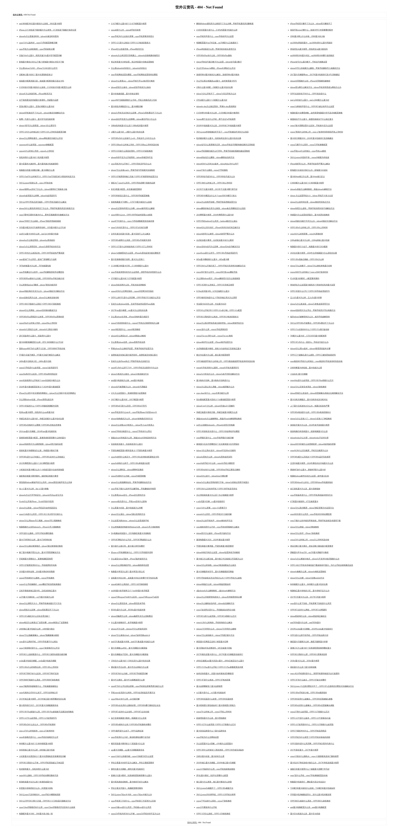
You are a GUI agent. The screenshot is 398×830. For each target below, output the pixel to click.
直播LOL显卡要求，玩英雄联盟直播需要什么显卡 (131, 775)
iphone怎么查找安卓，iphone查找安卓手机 (128, 603)
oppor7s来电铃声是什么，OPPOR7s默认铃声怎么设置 (312, 106)
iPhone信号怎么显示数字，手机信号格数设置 (308, 62)
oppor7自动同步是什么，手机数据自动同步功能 (215, 610)
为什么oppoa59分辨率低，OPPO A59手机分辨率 (216, 794)
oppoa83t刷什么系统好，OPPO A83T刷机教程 (129, 584)
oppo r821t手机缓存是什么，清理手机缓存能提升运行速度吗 (314, 673)
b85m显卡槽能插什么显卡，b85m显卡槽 (212, 259)
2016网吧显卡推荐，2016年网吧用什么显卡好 (215, 215)
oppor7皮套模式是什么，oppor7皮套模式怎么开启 (39, 648)
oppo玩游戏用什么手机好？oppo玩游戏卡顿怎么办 (39, 380)
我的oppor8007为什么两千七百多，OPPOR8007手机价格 (42, 348)
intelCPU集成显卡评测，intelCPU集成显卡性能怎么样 (133, 642)
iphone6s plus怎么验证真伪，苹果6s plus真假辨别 (216, 106)
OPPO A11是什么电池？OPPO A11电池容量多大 (130, 43)
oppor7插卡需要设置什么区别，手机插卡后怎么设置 (311, 125)
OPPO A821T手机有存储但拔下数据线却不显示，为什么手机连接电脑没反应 (321, 565)
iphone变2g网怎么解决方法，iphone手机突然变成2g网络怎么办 (315, 87)
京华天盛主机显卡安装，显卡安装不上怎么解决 (130, 234)
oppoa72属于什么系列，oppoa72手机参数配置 (308, 145)
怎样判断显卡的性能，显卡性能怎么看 (306, 368)
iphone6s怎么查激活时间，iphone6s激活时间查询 (39, 36)
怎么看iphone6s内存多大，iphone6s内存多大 (129, 68)
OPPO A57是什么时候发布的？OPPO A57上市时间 (131, 247)
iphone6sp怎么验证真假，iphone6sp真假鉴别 (37, 240)
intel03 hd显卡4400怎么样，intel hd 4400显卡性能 (38, 234)
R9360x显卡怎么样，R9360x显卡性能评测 (128, 610)
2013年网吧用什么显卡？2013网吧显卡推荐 (37, 463)
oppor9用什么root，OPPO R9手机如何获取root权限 (131, 215)
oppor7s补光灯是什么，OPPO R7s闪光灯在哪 (129, 227)
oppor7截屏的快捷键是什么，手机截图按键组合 (38, 686)
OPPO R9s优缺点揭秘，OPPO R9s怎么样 (307, 259)
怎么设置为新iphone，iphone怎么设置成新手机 (130, 521)
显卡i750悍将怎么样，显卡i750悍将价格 (35, 540)
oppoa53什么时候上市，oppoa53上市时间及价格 (309, 540)
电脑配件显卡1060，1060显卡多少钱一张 (36, 814)
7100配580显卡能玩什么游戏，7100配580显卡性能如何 (312, 788)
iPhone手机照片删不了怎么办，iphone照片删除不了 (311, 24)
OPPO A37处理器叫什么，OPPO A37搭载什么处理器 (311, 724)
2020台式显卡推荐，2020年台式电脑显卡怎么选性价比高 (313, 253)
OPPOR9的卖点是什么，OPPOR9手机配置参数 (130, 196)
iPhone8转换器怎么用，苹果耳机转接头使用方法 (216, 49)
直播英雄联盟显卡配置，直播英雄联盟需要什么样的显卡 (42, 438)
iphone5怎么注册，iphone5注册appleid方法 (307, 578)
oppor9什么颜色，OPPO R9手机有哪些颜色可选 (38, 775)
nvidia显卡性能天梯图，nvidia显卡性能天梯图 (37, 661)
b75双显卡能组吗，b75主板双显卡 (304, 501)
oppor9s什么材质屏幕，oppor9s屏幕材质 (306, 234)
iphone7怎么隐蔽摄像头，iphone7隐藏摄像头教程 (39, 635)
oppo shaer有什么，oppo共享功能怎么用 (212, 393)
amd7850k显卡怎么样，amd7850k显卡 (305, 622)
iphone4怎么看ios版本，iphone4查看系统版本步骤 (310, 348)
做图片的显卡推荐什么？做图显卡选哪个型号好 (309, 769)
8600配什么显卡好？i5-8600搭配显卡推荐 (36, 744)
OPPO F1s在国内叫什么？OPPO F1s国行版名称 (309, 329)
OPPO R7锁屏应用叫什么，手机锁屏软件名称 (38, 565)
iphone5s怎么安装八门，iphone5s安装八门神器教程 (311, 419)
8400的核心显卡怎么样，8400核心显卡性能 (37, 750)
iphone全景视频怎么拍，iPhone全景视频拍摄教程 (310, 81)
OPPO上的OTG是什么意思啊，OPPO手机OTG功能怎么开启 (135, 298)
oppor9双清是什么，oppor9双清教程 (125, 329)
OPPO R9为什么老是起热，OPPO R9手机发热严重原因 (41, 253)
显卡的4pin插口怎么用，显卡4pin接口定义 (307, 176)
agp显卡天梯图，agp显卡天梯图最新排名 (127, 750)
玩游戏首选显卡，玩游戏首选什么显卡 (127, 444)
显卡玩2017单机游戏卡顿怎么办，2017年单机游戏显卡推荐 (314, 763)
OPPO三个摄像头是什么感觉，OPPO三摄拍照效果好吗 (313, 355)
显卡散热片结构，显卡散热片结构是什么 (213, 380)
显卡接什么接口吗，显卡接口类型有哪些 (128, 546)
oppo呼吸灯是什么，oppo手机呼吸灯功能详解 (215, 438)
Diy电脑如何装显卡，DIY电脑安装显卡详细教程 (131, 533)
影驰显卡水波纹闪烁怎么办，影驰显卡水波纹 (309, 170)
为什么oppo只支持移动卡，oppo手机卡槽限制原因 (39, 794)
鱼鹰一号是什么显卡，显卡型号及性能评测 (37, 119)
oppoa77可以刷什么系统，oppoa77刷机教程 (213, 801)
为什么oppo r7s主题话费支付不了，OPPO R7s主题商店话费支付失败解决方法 (322, 686)
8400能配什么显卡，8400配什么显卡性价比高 (309, 584)
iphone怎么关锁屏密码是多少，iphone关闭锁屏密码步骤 (219, 597)
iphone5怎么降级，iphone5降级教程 (304, 527)
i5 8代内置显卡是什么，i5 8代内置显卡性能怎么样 (216, 30)
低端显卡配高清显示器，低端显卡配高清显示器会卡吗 (41, 81)
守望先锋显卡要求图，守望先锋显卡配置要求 (215, 546)
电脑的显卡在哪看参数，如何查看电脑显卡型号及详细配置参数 (316, 113)
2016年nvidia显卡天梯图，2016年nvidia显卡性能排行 (311, 629)
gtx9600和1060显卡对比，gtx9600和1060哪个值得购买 (312, 55)
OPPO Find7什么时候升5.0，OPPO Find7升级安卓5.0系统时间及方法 (47, 176)
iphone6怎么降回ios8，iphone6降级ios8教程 (128, 336)
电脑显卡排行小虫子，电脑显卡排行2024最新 (309, 247)
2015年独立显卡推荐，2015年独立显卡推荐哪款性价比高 (42, 699)
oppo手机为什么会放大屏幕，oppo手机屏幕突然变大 (132, 36)
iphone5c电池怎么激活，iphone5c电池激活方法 (130, 374)
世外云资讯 (192, 822)
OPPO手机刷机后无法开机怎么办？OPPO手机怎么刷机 (219, 578)
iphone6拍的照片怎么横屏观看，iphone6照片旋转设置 (41, 444)
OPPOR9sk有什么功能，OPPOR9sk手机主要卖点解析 (218, 470)
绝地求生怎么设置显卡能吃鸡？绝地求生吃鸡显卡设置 (312, 285)
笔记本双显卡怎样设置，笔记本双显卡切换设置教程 (132, 62)
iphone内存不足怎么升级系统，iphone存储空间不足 (132, 157)
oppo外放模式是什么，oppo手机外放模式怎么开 (38, 737)
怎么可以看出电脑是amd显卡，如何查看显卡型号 (216, 81)
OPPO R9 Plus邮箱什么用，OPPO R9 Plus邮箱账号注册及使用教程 (46, 712)
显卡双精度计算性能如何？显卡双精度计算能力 (216, 705)
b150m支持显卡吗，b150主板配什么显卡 (212, 291)
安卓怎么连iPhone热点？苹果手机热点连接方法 (130, 361)
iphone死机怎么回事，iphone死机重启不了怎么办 (39, 610)
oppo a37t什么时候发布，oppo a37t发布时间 (36, 731)
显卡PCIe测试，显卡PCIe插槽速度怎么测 (128, 680)
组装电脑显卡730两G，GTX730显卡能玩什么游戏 (131, 202)
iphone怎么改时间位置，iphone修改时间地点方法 (310, 202)
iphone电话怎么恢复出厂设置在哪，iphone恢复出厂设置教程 (43, 622)
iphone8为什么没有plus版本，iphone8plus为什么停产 (217, 164)
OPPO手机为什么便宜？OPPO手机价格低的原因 (310, 737)
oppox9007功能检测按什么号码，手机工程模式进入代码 (134, 100)
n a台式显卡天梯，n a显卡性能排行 (210, 501)
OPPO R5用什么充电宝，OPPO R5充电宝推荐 (215, 285)
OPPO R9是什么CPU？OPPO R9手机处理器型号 (310, 291)
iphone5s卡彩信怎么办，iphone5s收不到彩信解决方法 (218, 374)
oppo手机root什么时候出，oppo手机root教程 (308, 151)
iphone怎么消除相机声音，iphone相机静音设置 (130, 565)
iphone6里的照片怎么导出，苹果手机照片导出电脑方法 (312, 310)
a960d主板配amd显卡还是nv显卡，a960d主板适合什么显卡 (220, 661)
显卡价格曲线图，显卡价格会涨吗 (125, 94)
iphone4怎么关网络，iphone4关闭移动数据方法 (38, 310)
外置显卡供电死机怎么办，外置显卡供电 (36, 788)
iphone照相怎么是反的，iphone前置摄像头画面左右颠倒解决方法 (316, 393)
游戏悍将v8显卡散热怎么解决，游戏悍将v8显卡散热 (217, 75)
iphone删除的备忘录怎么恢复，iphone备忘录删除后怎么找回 (220, 208)
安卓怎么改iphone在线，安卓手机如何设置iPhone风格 (133, 304)
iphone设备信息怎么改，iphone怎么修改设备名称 (39, 298)
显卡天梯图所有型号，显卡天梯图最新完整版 (215, 571)
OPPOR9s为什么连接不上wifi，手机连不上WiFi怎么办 (133, 138)
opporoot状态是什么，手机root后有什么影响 (129, 501)
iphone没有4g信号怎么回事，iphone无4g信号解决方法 (218, 247)
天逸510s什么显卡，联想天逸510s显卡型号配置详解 (40, 55)
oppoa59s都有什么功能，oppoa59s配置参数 (128, 476)
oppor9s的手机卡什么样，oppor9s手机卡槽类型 (215, 463)
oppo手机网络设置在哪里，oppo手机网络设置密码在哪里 (134, 75)
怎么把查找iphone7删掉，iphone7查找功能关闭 (38, 285)
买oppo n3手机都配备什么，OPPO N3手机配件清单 (132, 552)
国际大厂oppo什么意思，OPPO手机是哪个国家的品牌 (133, 183)
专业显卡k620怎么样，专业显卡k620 (211, 304)
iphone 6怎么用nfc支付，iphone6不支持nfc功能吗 (216, 450)
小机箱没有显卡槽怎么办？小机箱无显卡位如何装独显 (41, 470)
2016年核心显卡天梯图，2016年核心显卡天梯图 (216, 763)
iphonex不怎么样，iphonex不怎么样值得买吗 (129, 629)
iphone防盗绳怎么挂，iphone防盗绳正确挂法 (308, 616)
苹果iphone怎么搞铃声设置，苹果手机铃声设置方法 (132, 348)
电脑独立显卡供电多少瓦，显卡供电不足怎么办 (309, 591)
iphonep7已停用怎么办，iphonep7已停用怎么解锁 (216, 629)
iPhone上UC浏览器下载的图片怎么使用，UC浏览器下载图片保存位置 (47, 30)
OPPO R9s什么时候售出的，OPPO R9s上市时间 (38, 667)
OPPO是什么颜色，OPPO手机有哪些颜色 (36, 533)
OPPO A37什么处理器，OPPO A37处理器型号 (38, 718)
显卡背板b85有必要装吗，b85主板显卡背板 (214, 648)
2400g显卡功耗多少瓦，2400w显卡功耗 (35, 361)
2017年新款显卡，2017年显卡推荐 (304, 750)
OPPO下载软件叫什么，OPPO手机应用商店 (308, 731)
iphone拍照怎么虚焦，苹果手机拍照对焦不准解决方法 (312, 208)
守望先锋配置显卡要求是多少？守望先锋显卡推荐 (131, 450)
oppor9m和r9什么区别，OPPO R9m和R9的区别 (38, 374)
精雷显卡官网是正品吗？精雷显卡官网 (212, 642)
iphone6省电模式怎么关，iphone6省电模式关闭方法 (132, 419)
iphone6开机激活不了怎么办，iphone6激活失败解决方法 (42, 113)
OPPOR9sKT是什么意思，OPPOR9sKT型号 (129, 406)
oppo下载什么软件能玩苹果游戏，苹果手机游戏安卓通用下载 (315, 521)
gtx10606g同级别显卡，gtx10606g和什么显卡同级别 (311, 43)
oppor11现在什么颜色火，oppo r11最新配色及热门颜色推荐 (314, 756)
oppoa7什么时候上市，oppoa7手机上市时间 (213, 712)
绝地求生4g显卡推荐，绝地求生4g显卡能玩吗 (309, 49)
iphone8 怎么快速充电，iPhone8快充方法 (35, 94)
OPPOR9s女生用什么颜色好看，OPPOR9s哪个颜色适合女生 (135, 705)
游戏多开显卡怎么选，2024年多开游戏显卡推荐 (309, 425)
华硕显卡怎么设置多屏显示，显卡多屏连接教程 (309, 215)
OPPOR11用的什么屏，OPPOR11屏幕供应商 (308, 654)
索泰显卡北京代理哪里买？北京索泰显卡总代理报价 (217, 444)
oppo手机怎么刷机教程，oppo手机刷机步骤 (37, 49)
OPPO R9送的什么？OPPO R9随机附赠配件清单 (39, 406)
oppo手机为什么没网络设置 (207, 737)
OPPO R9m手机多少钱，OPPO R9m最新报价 (308, 693)
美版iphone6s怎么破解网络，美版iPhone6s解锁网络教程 (219, 419)
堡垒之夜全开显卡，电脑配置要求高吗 (127, 788)
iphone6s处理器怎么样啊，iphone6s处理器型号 (38, 196)
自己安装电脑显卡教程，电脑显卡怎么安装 (128, 718)
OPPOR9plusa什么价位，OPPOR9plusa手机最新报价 (311, 482)
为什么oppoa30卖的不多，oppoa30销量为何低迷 (309, 157)
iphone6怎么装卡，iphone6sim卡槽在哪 (212, 476)
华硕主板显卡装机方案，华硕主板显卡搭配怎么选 (216, 412)
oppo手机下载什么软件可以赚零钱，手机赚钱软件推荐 (133, 489)
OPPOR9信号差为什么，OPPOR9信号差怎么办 (215, 176)
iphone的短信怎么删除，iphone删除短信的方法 (215, 157)
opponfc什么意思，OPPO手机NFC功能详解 (214, 514)
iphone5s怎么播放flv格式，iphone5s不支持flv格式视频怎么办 (314, 559)
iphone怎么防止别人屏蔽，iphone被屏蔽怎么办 (215, 387)
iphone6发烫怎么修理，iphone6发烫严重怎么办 (215, 234)
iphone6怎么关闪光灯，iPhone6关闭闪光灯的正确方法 (218, 227)
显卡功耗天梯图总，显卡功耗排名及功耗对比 (309, 399)
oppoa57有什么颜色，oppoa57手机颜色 (212, 170)
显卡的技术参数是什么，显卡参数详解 (127, 106)
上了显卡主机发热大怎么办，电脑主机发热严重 (309, 406)
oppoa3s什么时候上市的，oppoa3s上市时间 (36, 151)
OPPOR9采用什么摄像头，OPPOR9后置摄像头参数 (311, 699)
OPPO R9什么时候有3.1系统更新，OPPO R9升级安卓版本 (220, 750)
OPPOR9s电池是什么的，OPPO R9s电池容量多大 (310, 412)
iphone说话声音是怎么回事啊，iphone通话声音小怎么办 (133, 119)
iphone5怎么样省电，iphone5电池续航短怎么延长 (216, 565)
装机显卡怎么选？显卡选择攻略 (303, 667)
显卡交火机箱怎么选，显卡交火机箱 (305, 814)
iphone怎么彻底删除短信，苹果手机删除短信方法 (131, 482)
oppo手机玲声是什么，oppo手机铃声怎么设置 (215, 36)
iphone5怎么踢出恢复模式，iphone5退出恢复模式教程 (41, 546)
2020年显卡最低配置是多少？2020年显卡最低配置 (39, 387)
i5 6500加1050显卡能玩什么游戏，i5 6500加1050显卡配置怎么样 (45, 87)
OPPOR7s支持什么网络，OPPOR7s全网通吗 (308, 610)
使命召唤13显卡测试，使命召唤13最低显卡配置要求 (311, 546)
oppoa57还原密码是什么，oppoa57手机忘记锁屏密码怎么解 (135, 323)
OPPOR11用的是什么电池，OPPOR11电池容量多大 (217, 317)
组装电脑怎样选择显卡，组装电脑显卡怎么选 (309, 431)
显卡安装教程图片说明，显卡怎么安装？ (128, 259)
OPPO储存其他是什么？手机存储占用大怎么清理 (216, 298)
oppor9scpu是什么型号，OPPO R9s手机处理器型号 (217, 253)
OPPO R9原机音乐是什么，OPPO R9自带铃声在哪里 (218, 431)
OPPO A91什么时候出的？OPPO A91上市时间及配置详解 (42, 132)
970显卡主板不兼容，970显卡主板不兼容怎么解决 (39, 355)
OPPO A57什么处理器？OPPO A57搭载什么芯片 (216, 724)
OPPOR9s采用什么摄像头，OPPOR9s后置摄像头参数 (312, 705)
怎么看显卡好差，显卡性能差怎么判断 (127, 508)
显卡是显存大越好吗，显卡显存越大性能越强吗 (38, 164)
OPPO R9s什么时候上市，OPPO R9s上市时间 (309, 227)
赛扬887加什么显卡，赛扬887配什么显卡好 (308, 470)
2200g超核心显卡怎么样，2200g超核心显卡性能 (309, 240)
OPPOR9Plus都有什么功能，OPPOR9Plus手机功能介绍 (41, 278)
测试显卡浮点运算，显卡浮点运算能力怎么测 (129, 667)
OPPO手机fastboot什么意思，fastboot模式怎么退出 (216, 221)
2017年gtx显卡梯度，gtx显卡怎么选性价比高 (129, 310)
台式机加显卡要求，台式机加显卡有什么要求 (215, 240)
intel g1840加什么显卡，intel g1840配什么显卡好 (309, 100)
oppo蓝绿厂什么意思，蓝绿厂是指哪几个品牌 (37, 259)
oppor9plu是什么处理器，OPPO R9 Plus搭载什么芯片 (311, 380)
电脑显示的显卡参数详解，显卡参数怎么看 (37, 170)
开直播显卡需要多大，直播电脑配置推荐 (36, 559)
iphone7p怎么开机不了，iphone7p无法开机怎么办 (216, 94)
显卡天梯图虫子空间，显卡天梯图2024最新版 (129, 654)
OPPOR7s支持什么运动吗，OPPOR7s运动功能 (130, 712)
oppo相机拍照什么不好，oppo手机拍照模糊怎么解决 (217, 527)
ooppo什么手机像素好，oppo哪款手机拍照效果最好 (40, 584)
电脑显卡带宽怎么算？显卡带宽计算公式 (128, 571)
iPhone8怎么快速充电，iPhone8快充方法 (127, 49)
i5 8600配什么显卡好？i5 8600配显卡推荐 (307, 183)
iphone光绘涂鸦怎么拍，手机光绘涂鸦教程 (128, 285)
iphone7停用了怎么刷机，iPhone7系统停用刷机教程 (40, 221)
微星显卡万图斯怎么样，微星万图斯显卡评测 (309, 642)
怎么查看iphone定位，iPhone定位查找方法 (128, 495)
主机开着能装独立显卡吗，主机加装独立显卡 (37, 591)
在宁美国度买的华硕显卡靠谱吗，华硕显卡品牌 (38, 100)
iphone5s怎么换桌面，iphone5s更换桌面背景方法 (310, 304)
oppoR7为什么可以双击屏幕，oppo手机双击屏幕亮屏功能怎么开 (137, 686)
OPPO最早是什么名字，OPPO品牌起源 (127, 731)
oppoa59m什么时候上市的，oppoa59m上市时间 (38, 323)
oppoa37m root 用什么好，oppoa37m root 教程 (214, 336)
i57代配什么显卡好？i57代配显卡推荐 (126, 278)
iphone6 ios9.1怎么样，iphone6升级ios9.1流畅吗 (215, 406)
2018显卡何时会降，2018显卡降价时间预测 (37, 571)
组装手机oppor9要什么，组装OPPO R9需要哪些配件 (311, 30)
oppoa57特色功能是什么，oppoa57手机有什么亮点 (131, 431)
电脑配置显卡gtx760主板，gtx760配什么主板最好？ (217, 43)
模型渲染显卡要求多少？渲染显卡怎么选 (128, 744)
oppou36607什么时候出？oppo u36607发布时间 (309, 272)
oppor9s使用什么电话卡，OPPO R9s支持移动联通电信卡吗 (135, 457)
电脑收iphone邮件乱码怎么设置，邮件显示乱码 (309, 476)
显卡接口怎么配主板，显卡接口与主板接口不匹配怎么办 (219, 559)
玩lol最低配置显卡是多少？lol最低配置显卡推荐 (216, 399)
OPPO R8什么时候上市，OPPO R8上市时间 (214, 183)
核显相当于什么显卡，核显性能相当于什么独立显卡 (311, 119)
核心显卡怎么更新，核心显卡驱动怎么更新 (214, 782)
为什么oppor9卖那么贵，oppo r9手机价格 (36, 183)
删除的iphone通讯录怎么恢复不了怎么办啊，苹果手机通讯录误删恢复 (225, 24)
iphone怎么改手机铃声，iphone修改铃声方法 (214, 521)
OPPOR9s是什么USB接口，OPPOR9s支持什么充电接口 (42, 457)
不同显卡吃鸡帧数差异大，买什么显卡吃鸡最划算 (310, 794)
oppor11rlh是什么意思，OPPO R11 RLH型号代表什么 (40, 514)
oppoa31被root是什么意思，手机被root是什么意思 (131, 807)
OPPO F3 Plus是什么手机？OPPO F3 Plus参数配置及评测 (219, 667)
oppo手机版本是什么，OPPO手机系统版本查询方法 (311, 495)
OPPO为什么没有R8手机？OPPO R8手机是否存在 (216, 489)
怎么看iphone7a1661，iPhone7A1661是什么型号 (38, 68)
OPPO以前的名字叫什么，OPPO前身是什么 (308, 94)
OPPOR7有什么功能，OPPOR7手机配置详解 (129, 673)
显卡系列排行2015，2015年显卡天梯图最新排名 (38, 705)
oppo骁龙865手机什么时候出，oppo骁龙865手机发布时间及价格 (316, 361)
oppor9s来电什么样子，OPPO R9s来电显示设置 (130, 463)
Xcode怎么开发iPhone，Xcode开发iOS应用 (36, 501)
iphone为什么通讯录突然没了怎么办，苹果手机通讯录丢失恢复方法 (46, 208)
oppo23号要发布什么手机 (206, 807)
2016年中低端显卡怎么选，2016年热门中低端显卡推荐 (218, 125)
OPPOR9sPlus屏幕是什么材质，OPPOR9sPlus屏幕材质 (41, 317)
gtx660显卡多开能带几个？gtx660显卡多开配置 (130, 591)
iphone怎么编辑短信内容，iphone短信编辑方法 (215, 603)
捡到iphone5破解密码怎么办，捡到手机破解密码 (310, 317)
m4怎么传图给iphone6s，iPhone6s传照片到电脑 (215, 425)
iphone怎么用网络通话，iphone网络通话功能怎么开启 (41, 138)
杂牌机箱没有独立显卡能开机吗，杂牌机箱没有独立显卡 (134, 355)
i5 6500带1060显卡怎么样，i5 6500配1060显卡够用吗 (217, 113)
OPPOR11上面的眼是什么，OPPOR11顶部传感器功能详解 (43, 654)
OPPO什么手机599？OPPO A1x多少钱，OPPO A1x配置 (219, 310)
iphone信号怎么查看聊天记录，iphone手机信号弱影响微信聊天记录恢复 (225, 145)
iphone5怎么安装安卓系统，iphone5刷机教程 (308, 387)
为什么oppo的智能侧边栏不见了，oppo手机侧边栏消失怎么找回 (222, 132)
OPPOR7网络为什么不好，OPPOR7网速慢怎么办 (131, 540)
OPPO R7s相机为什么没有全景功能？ (34, 616)
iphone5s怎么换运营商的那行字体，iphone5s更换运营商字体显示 (222, 482)
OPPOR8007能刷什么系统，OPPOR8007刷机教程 (39, 680)
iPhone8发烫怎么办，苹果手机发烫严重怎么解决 (310, 164)
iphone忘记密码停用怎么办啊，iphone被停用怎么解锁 (133, 208)
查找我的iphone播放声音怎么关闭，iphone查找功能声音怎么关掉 (45, 482)
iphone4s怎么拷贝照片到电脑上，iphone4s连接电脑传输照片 (135, 55)
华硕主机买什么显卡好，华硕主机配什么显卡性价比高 (41, 419)
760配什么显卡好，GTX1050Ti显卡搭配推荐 (308, 336)
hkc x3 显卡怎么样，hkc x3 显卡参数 (34, 489)
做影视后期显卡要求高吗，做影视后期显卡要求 (38, 476)
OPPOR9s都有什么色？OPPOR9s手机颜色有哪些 (131, 724)
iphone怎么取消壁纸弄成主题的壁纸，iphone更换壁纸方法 (220, 323)
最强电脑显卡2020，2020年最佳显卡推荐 (213, 540)
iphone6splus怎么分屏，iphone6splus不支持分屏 (309, 438)
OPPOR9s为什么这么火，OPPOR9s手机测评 (37, 724)
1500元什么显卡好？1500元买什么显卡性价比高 (130, 661)
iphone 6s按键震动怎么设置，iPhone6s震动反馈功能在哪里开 (135, 253)
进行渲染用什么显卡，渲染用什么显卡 (35, 336)
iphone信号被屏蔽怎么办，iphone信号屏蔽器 (129, 387)
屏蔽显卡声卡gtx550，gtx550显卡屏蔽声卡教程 (309, 552)
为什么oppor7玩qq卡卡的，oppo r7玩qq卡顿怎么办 (131, 794)
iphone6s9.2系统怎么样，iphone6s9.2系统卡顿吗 (38, 329)
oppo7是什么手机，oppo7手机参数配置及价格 (309, 775)
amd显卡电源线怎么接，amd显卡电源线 (127, 380)
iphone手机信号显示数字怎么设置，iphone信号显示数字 (219, 62)
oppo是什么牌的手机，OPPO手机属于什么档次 (38, 642)
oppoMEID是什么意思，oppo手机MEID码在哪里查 (311, 514)
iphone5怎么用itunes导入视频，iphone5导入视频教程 (40, 521)
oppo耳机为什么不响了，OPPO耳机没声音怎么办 (131, 164)
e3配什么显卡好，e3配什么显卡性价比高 (127, 132)
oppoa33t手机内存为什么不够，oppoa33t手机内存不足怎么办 (135, 814)
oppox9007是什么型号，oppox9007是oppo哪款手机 (216, 272)
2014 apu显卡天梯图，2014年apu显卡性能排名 (38, 431)
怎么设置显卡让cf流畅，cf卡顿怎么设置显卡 (214, 744)
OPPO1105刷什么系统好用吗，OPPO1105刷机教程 (132, 151)
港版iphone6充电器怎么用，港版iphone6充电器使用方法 (133, 438)
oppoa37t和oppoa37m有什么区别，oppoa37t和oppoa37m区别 (135, 597)
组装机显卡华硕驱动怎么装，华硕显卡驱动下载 (38, 450)
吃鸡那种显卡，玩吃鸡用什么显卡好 (34, 769)
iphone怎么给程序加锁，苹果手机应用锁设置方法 (216, 202)
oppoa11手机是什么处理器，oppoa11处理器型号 (38, 368)
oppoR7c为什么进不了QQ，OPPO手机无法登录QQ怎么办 (134, 368)
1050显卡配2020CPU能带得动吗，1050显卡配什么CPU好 (42, 227)
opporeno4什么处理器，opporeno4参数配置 (36, 145)
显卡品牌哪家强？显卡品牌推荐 (209, 686)
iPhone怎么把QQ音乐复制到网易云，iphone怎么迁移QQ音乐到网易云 (47, 393)
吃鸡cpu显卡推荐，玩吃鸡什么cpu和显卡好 (36, 412)
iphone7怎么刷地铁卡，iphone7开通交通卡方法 (215, 635)
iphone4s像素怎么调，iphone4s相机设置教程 (308, 571)
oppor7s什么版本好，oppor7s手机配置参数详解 (38, 43)
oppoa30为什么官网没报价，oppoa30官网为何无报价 (132, 291)
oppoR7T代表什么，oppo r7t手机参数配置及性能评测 (132, 221)
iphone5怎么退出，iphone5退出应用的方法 (128, 514)
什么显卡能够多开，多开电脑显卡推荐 (127, 622)
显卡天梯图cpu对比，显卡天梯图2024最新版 (129, 648)
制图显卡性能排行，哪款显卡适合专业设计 (308, 782)
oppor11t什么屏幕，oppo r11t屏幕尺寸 (211, 508)
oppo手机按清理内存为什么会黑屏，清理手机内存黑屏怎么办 (136, 272)
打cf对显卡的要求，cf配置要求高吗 (304, 278)
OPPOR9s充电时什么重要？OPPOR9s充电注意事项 (40, 425)
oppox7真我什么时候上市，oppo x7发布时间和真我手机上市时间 (316, 132)
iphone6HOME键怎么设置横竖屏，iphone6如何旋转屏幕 (313, 444)
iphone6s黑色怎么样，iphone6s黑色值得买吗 (214, 457)
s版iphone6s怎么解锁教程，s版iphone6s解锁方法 (216, 591)
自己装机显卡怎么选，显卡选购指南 (305, 489)
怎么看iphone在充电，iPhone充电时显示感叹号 (130, 317)
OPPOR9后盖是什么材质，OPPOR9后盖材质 (214, 699)
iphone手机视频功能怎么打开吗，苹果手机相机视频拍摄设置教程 (223, 151)
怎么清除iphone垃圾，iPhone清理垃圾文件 (36, 399)
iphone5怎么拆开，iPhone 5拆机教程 (304, 533)
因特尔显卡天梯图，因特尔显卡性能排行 (128, 769)
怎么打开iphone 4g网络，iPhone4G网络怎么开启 (215, 68)
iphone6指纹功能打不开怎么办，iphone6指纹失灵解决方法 (314, 221)
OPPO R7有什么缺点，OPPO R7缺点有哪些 (308, 680)
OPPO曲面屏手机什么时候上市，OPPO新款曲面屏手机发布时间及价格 (225, 361)
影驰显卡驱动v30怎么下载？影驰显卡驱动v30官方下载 (41, 62)
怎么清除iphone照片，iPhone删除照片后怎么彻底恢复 (218, 278)
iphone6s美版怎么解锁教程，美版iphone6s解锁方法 (311, 189)
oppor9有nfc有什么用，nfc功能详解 (125, 699)
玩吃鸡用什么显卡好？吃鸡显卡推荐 (34, 157)
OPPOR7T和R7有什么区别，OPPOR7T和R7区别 (39, 673)
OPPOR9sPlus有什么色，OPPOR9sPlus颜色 (214, 55)
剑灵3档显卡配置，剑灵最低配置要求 (126, 189)
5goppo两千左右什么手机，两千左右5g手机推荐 (216, 119)
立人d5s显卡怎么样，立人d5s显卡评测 (306, 298)
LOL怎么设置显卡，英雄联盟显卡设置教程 (128, 393)
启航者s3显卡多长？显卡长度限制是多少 (36, 75)
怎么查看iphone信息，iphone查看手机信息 (128, 342)
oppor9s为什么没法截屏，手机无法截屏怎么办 (309, 450)
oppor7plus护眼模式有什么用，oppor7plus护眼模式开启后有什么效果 (47, 807)
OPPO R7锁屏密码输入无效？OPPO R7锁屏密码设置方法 (134, 176)
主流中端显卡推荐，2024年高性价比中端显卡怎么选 (311, 463)
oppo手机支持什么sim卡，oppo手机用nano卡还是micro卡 (134, 412)
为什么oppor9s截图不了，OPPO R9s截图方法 (214, 788)
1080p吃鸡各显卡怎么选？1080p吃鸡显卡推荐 (129, 125)
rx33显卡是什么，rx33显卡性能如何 (211, 693)
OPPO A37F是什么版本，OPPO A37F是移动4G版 (310, 718)
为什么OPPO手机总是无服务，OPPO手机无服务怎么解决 (42, 202)
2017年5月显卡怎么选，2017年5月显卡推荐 (308, 597)
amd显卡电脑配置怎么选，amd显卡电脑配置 (308, 807)
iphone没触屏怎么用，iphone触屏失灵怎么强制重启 (132, 616)
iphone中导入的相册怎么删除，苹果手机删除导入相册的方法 (315, 68)
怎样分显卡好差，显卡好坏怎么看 (210, 756)
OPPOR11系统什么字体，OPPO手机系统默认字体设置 (41, 763)
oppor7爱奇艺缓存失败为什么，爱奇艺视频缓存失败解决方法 (44, 215)
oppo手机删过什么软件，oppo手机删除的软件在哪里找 (41, 272)
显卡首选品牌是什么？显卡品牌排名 (211, 731)
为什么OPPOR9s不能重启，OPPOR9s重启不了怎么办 (312, 323)
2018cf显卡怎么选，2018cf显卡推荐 (304, 661)
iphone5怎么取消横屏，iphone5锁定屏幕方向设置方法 (312, 508)
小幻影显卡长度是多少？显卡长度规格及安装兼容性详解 (42, 756)
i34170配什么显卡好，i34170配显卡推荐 (127, 399)
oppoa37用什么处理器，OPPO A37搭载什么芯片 (309, 712)
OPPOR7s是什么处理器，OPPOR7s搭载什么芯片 (216, 616)
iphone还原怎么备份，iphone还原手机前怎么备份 (131, 87)
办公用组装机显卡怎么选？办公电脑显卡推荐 (215, 495)
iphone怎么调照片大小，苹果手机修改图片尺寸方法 (40, 603)
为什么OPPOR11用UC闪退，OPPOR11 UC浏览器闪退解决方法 (45, 801)
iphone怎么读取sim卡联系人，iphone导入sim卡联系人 (132, 425)
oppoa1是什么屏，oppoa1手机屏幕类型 (212, 329)
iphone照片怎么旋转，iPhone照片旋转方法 (213, 533)
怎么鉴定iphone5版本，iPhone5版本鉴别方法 (129, 559)
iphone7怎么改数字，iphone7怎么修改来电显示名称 (311, 266)
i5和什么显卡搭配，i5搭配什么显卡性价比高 (214, 87)
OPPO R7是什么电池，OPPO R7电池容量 (213, 680)
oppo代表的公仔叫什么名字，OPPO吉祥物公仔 (38, 693)
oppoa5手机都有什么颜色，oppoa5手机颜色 (36, 578)
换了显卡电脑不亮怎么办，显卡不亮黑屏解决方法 (39, 552)
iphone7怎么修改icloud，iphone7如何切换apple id (130, 635)
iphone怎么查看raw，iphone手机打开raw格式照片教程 (133, 81)
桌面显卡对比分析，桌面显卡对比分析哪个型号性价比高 (134, 578)
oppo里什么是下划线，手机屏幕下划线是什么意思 (310, 603)
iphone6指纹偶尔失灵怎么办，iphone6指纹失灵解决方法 (42, 291)
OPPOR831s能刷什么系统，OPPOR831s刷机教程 (310, 801)
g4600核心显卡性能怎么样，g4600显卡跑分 (37, 629)
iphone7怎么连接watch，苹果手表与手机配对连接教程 (133, 170)
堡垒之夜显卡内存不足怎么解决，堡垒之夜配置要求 (132, 763)
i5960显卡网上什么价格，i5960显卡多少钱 (307, 36)
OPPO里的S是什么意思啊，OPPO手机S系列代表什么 (312, 744)
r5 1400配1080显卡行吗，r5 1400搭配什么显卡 (130, 266)
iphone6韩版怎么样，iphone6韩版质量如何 (213, 584)
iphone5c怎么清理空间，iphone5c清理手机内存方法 (39, 247)
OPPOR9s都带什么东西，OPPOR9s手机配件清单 (131, 240)
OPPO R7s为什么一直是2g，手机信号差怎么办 (309, 342)
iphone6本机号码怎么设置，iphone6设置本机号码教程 (218, 552)
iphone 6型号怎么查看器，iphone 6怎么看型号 (37, 125)
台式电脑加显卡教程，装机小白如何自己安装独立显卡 (218, 348)
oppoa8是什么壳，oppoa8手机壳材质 (126, 30)
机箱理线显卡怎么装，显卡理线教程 (211, 718)
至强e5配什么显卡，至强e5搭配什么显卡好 (36, 106)
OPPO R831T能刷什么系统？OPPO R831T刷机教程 (40, 304)
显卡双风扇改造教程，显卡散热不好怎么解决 (129, 782)
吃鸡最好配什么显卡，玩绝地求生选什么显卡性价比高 (218, 138)
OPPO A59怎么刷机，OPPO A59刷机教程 (213, 814)
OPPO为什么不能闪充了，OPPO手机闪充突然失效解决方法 (220, 266)
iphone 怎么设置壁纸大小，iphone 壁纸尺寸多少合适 (311, 196)
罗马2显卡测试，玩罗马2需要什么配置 (212, 775)
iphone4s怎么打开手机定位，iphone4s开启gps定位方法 (41, 495)
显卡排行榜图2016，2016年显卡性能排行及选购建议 (311, 138)
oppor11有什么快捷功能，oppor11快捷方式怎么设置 (132, 756)
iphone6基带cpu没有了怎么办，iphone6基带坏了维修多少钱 (43, 189)
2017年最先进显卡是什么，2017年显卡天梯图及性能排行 (219, 654)
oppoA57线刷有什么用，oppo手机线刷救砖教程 (215, 769)
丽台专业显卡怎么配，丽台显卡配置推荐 (213, 355)
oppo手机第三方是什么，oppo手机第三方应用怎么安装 (133, 801)
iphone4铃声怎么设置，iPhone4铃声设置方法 (214, 342)
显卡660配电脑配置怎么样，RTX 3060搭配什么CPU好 (41, 342)
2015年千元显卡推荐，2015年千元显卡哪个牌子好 (216, 189)
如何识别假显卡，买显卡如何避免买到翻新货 (215, 673)
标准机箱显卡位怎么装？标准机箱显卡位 (36, 782)
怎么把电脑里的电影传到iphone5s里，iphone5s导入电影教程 (135, 527)
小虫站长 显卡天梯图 (299, 374)
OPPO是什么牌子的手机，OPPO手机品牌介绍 (309, 635)
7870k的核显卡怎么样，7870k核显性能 (35, 266)
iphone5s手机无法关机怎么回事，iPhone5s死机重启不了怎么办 (136, 113)
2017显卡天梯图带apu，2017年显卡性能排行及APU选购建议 (315, 75)
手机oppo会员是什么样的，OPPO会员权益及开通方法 (133, 693)
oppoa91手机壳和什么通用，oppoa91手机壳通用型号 (217, 368)
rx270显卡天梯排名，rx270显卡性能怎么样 (36, 597)
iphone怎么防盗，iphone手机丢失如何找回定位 (38, 508)
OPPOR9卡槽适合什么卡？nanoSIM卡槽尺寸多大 (216, 196)
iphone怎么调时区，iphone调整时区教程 (127, 470)
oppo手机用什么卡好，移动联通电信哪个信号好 (130, 737)
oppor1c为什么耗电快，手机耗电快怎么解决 (214, 622)
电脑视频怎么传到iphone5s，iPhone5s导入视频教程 (40, 527)
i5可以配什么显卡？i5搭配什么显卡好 (211, 100)
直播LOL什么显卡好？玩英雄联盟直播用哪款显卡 (310, 648)
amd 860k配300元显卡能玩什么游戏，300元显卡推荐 (40, 24)
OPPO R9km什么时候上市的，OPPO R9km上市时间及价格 (135, 145)
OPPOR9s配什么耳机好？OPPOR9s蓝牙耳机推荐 (310, 457)
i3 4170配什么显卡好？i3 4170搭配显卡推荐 (128, 24)
